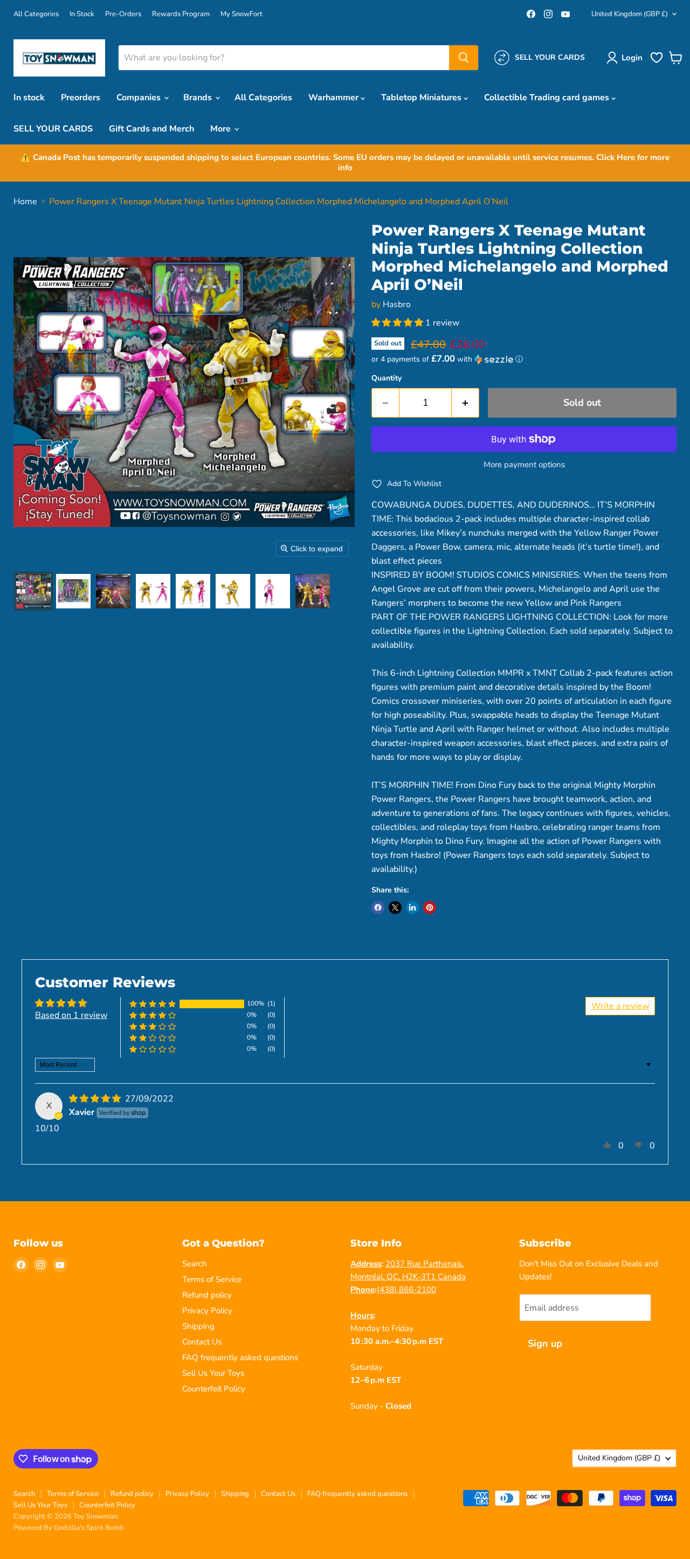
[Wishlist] (657, 62)
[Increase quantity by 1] (465, 403)
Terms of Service (212, 1279)
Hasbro (397, 304)
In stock (29, 97)
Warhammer (334, 97)
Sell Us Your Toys (213, 1373)
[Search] (463, 57)
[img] (96, 1099)
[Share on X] (395, 907)
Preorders (80, 97)
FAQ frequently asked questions (240, 1357)
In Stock (82, 14)
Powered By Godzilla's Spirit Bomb (68, 1528)
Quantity (386, 378)
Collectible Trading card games (547, 97)
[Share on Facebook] (377, 907)
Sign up (545, 1343)
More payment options (524, 464)
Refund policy (207, 1295)
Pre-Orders (123, 14)
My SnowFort (241, 14)
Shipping (198, 1326)
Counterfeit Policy (213, 1388)
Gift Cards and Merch (151, 129)
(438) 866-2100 (406, 1289)
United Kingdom (629, 14)
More (221, 129)
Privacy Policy (207, 1310)
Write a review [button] (620, 1006)
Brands (198, 97)
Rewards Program (181, 14)
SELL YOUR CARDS (53, 129)
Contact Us (202, 1341)
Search (194, 1263)
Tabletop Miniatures (422, 97)
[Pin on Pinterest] (429, 907)
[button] (626, 57)
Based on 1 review (71, 1015)
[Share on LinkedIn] (412, 907)
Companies (139, 97)
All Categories (36, 14)
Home (25, 201)
